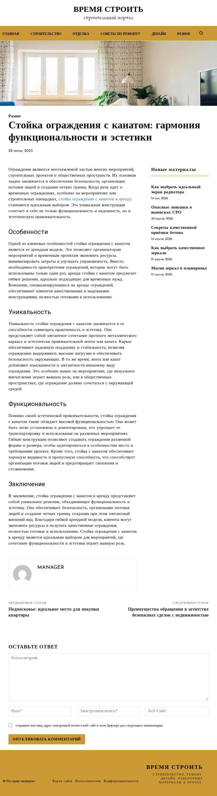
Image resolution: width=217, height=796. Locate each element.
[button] (201, 33)
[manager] (22, 574)
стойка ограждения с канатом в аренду (95, 199)
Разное (14, 117)
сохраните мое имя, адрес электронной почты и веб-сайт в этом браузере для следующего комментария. (90, 725)
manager (50, 567)
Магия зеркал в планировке (179, 268)
